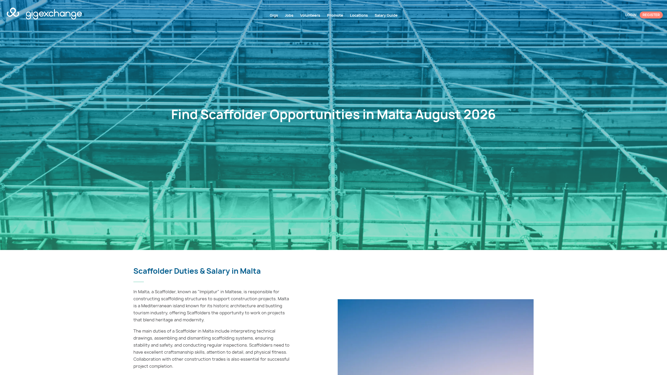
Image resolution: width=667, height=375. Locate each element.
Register (651, 14)
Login (631, 14)
